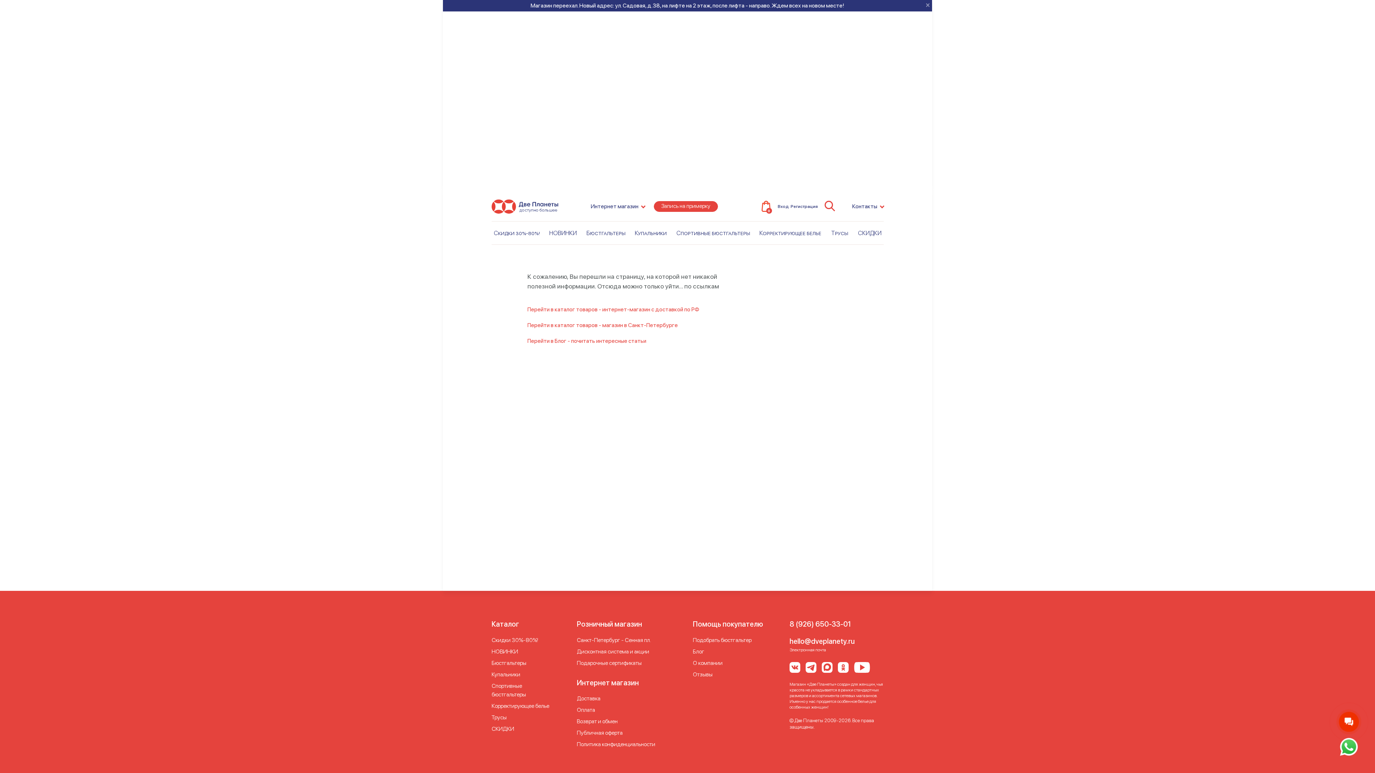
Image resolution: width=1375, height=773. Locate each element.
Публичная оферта (600, 732)
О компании (708, 663)
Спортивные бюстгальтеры (713, 233)
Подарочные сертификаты (609, 663)
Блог (698, 651)
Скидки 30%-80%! (517, 233)
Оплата (586, 709)
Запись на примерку (685, 206)
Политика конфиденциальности (616, 744)
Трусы (839, 233)
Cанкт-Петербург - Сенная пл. (614, 640)
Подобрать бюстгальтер (722, 640)
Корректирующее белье (790, 233)
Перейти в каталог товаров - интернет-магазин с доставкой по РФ (613, 309)
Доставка (588, 698)
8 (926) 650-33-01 (820, 624)
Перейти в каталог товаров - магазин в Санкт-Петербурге (602, 325)
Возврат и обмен (597, 721)
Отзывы (703, 674)
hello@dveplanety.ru (822, 641)
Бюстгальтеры (606, 233)
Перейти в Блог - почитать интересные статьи (586, 340)
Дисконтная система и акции (613, 651)
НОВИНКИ (563, 233)
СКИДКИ (870, 233)
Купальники (651, 233)
